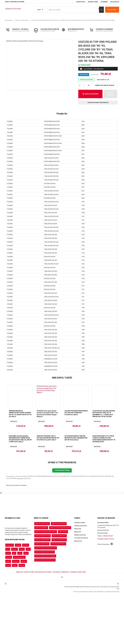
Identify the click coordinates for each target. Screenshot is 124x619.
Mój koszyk (77, 528)
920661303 (19, 572)
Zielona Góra (9, 545)
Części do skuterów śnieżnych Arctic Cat (45, 547)
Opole (28, 549)
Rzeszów (21, 565)
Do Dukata (90, 591)
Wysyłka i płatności (80, 535)
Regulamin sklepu (79, 522)
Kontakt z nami (93, 2)
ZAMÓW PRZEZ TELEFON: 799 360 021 (104, 85)
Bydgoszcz (16, 561)
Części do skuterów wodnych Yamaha (45, 560)
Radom (15, 565)
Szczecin (14, 549)
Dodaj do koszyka (91, 94)
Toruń (7, 549)
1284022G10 (65, 572)
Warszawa (25, 545)
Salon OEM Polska (99, 591)
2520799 (41, 572)
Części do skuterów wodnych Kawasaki (45, 556)
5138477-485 (34, 572)
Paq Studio (116, 591)
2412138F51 (48, 572)
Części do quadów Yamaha (58, 543)
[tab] (62, 114)
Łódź (14, 553)
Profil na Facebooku (103, 544)
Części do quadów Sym (41, 527)
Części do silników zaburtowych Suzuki (60, 527)
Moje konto (77, 532)
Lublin (19, 553)
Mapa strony (78, 541)
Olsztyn (8, 553)
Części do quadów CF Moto (59, 523)
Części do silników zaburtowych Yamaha (45, 531)
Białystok (24, 561)
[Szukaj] (101, 10)
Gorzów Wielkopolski (19, 557)
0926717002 (82, 572)
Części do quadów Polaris (22, 20)
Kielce (26, 553)
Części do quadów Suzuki (41, 543)
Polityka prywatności (80, 525)
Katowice (8, 557)
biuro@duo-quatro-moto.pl (105, 539)
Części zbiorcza (63, 531)
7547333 (26, 572)
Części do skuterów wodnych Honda (44, 552)
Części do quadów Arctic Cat (42, 535)
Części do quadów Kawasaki (42, 539)
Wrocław (18, 545)
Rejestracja (114, 2)
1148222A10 (73, 572)
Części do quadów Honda (59, 535)
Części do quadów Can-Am (42, 523)
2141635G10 (56, 572)
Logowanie (104, 2)
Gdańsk (8, 561)
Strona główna (8, 20)
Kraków (8, 565)
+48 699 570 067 (80, 2)
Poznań (22, 549)
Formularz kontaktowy (81, 538)
